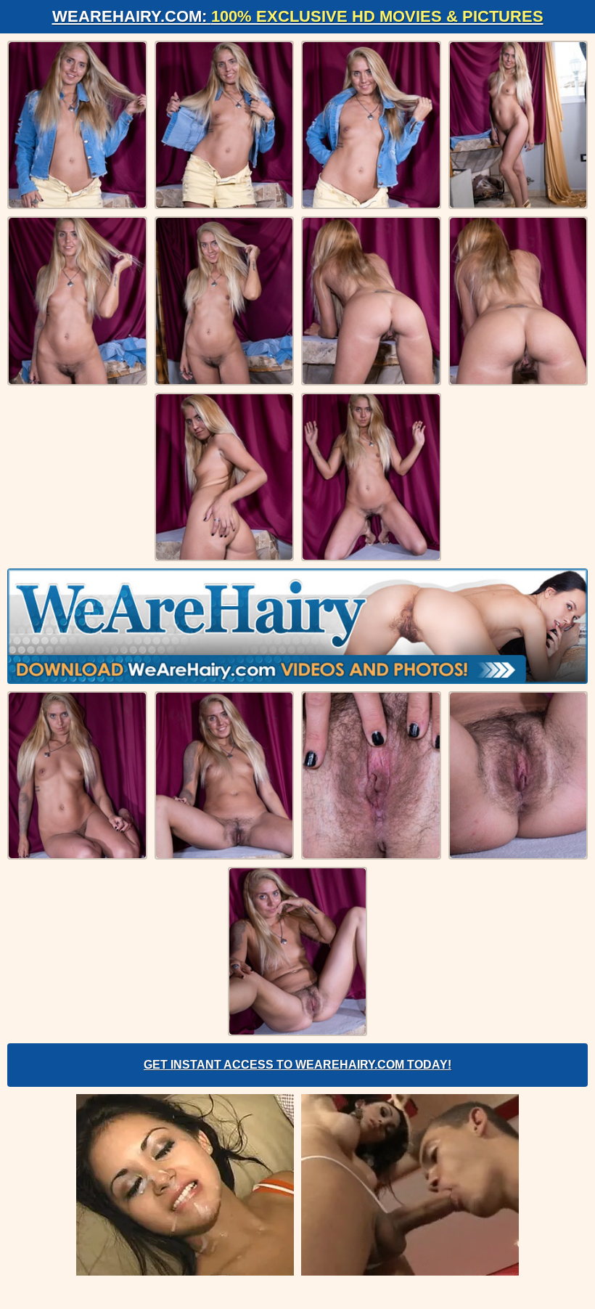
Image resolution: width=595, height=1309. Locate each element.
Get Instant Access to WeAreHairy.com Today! (297, 1065)
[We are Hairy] (297, 625)
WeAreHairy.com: (297, 16)
